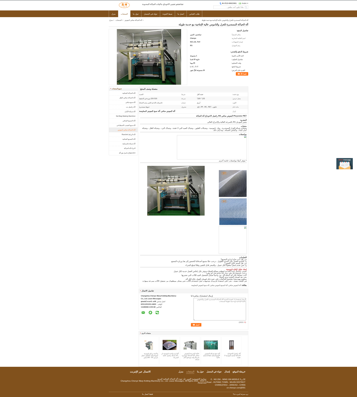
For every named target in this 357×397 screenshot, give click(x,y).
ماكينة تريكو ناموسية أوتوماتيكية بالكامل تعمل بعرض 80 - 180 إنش (149, 355)
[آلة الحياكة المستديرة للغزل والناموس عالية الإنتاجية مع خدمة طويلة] (148, 84)
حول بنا (136, 14)
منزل (113, 14)
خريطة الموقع (239, 371)
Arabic (244, 3)
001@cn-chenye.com (236, 388)
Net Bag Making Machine (125, 116)
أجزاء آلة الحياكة (129, 148)
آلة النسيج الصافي (129, 121)
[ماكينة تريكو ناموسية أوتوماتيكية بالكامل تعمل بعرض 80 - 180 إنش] (149, 345)
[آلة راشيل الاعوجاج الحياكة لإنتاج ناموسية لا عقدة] (231, 345)
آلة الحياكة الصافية (128, 93)
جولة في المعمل (150, 14)
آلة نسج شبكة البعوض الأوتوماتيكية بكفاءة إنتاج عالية (211, 355)
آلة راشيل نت (130, 107)
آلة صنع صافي (130, 102)
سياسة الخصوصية (199, 379)
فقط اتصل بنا (147, 394)
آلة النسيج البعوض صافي (219, 285)
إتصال (227, 371)
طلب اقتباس (194, 14)
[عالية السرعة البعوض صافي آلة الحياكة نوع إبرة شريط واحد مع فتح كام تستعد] (190, 345)
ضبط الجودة (167, 14)
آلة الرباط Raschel (128, 134)
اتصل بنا (181, 14)
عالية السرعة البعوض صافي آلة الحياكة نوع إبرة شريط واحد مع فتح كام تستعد (190, 356)
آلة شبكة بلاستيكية (128, 144)
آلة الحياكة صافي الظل (127, 98)
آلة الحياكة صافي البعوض (133, 20)
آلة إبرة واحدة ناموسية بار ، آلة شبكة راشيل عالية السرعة (170, 355)
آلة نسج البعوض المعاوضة (200, 285)
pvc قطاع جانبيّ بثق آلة (127, 153)
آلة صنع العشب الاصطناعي (126, 125)
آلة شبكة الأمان (130, 112)
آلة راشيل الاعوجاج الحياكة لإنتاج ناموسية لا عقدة (232, 355)
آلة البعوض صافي (235, 285)
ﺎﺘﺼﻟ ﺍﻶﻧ (243, 74)
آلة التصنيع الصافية (128, 139)
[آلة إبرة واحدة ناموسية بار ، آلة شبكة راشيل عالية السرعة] (169, 345)
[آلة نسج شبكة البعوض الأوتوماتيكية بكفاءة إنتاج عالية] (211, 345)
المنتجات (124, 14)
